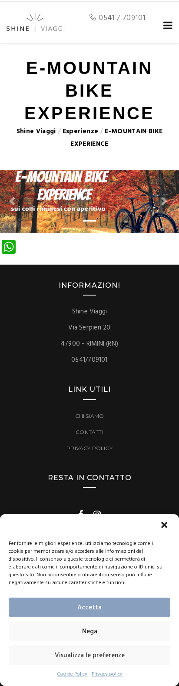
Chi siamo (89, 416)
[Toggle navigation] (166, 26)
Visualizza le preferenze (90, 655)
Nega (89, 631)
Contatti (89, 432)
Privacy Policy (89, 448)
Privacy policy (107, 674)
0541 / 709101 (121, 18)
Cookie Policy (72, 674)
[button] (165, 526)
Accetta (89, 607)
